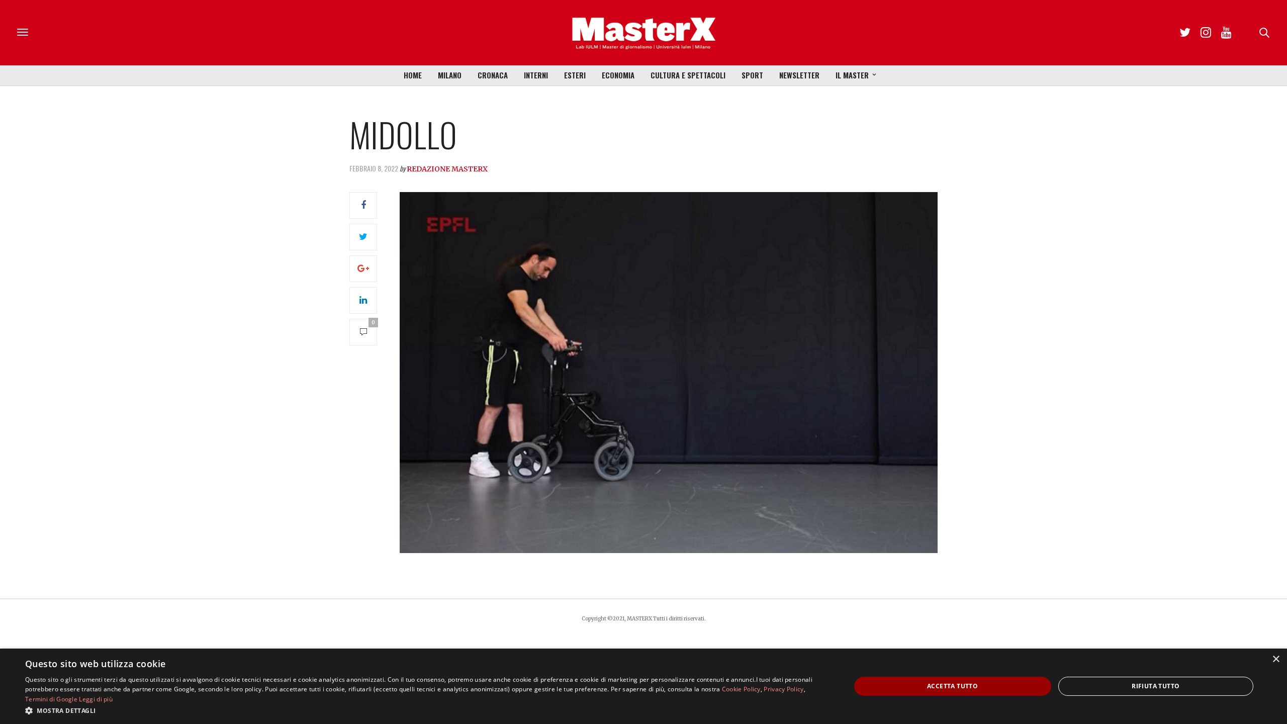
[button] (425, 710)
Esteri (575, 74)
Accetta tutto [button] (952, 686)
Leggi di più (96, 699)
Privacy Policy (783, 689)
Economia (618, 74)
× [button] (1275, 659)
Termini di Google (51, 699)
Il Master (852, 74)
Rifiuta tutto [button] (1155, 686)
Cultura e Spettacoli (688, 74)
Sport (752, 74)
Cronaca (493, 74)
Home (413, 74)
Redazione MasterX (447, 168)
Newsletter (799, 74)
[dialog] (643, 686)
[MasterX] (643, 32)
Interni (536, 74)
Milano (450, 74)
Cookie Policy (741, 689)
